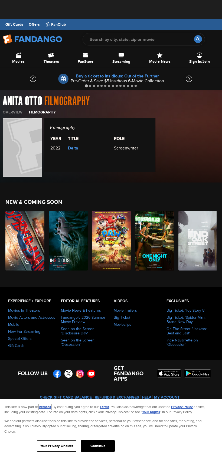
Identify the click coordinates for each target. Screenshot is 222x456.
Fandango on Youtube (91, 374)
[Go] (198, 39)
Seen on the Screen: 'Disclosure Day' (78, 331)
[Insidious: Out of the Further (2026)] (67, 241)
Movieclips (122, 324)
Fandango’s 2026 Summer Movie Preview (83, 319)
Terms (104, 406)
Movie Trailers (125, 310)
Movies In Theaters (24, 310)
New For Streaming (24, 331)
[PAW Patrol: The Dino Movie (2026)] (110, 241)
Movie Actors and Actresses (31, 317)
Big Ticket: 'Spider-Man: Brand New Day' (185, 319)
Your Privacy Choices (57, 445)
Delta (73, 148)
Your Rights (151, 412)
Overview (12, 112)
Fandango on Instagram (80, 374)
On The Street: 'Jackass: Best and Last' (186, 331)
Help (146, 397)
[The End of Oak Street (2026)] (197, 241)
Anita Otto (22, 101)
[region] (111, 427)
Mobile (13, 324)
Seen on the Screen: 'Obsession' (78, 342)
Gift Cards (14, 24)
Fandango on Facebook (57, 374)
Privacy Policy (182, 406)
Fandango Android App (197, 373)
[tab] (86, 85)
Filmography (42, 112)
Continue (97, 445)
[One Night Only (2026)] (153, 241)
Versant (45, 406)
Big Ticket (122, 317)
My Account (166, 397)
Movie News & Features (81, 310)
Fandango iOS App (169, 373)
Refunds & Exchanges (117, 397)
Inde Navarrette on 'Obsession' (182, 342)
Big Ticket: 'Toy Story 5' (185, 310)
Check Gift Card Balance (66, 397)
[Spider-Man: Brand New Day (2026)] (24, 241)
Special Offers (20, 338)
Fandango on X (68, 374)
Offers (34, 24)
